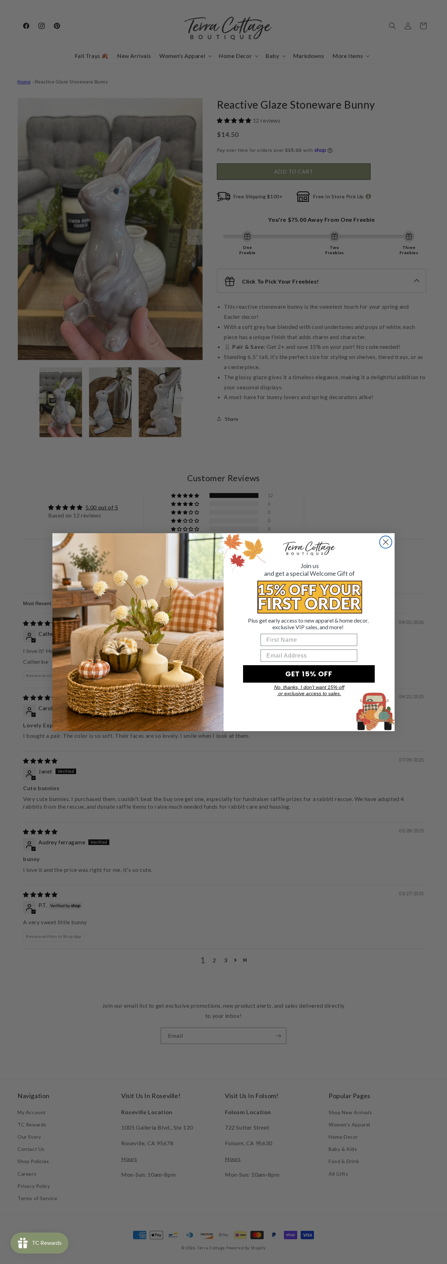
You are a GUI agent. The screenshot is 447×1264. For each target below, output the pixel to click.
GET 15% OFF (308, 674)
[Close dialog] (386, 542)
